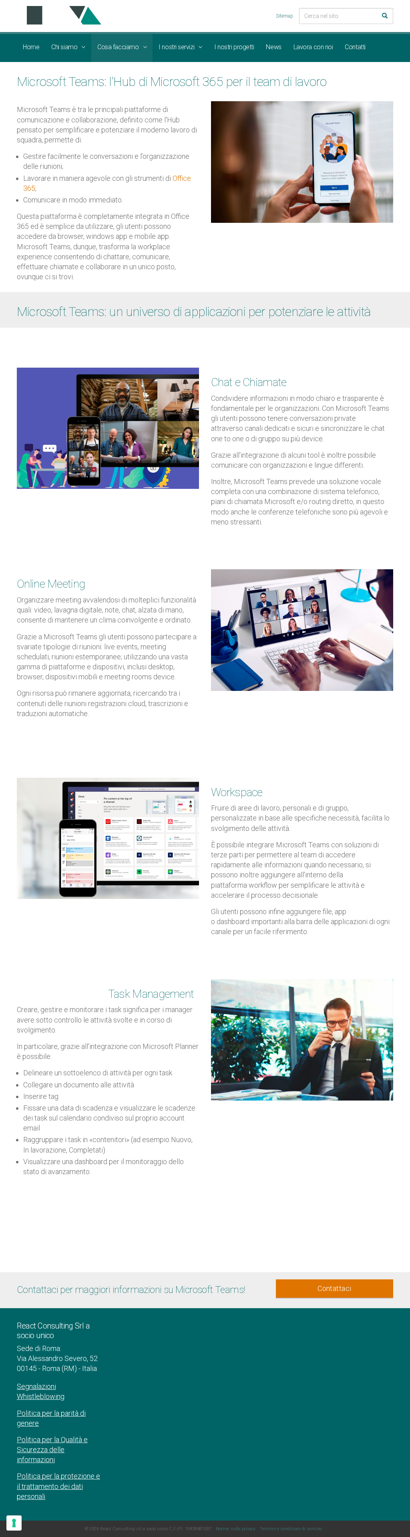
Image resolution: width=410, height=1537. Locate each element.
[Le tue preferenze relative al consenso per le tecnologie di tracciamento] (14, 1523)
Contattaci (335, 1288)
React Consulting (62, 16)
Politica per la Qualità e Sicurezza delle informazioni (52, 1449)
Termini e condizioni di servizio (291, 1528)
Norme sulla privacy (235, 1528)
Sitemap (284, 16)
